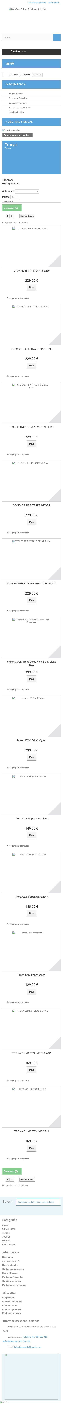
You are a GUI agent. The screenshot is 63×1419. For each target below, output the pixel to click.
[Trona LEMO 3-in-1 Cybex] (31, 716)
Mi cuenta (9, 1292)
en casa (5, 1233)
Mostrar (5, 197)
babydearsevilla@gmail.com (27, 1347)
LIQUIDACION (8, 1245)
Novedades (7, 1257)
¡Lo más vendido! (10, 1261)
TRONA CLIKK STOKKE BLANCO (31, 1053)
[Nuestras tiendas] (31, 130)
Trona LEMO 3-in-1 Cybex (31, 740)
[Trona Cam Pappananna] (31, 950)
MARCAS (6, 1241)
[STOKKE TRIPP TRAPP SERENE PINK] (31, 403)
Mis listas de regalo (11, 1313)
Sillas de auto (8, 1229)
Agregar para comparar (18, 298)
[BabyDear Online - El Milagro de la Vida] (31, 17)
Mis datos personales (12, 1309)
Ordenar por (8, 191)
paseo (5, 1225)
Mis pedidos (8, 1297)
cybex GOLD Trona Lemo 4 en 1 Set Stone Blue (31, 663)
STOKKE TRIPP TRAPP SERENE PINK (31, 427)
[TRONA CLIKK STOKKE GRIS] (31, 1107)
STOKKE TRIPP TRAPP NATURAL (31, 349)
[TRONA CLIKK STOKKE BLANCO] (31, 1029)
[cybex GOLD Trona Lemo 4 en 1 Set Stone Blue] (31, 637)
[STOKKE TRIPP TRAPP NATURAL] (31, 324)
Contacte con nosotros (37, 3)
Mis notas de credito (12, 1301)
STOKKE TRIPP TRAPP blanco (32, 270)
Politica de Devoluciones (19, 107)
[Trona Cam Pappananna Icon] (31, 794)
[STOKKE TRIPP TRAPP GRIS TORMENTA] (31, 559)
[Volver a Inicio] (5, 75)
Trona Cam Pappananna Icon (31, 818)
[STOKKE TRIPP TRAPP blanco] (31, 246)
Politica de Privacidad (18, 98)
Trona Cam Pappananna (31, 975)
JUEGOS (6, 1237)
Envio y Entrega (15, 94)
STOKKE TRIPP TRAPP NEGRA (31, 505)
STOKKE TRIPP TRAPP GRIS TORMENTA (31, 583)
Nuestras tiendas (16, 112)
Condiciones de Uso (17, 103)
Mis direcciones (9, 1305)
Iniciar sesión (53, 3)
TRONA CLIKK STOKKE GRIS (31, 1131)
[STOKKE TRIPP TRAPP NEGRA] (31, 481)
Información (15, 84)
